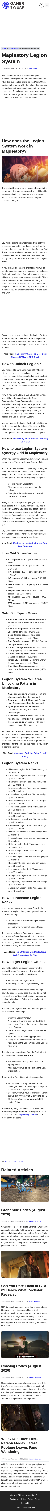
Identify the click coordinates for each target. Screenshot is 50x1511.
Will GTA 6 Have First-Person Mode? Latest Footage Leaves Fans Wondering (19, 1445)
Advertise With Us (17, 1495)
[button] (42, 5)
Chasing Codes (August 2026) (21, 1368)
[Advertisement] (25, 28)
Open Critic (25, 1503)
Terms (37, 1499)
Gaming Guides (13, 48)
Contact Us (14, 1499)
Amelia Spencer (35, 1221)
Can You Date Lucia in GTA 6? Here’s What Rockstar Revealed (23, 1290)
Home (4, 48)
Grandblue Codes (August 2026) (23, 1212)
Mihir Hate (33, 68)
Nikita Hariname (35, 1302)
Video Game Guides (14, 1161)
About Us (30, 1495)
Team (38, 1495)
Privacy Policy (27, 1499)
